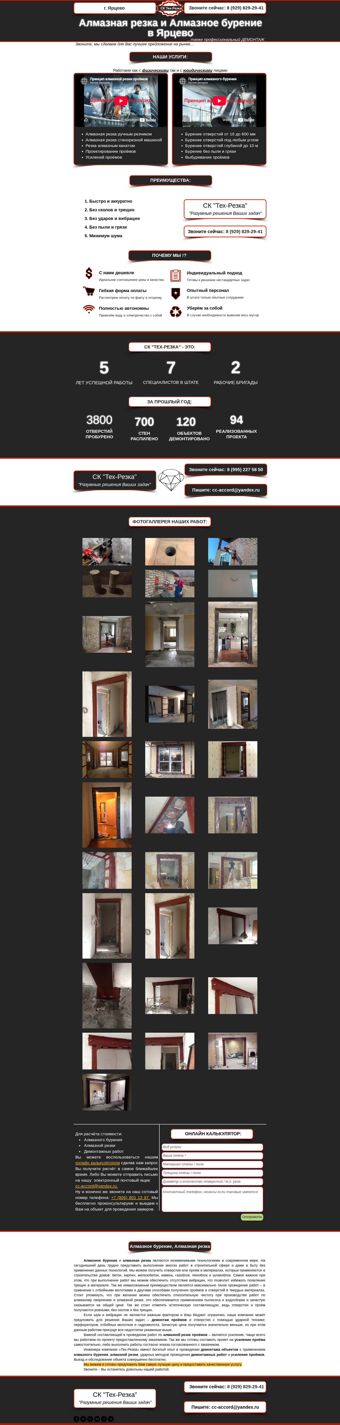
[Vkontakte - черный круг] (111, 1419)
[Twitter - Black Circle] (83, 1419)
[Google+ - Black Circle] (90, 1419)
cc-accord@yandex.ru (236, 490)
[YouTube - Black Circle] (97, 1419)
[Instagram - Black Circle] (104, 1419)
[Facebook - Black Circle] (76, 1419)
